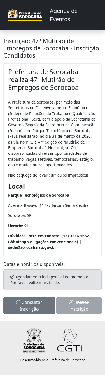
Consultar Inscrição (31, 305)
